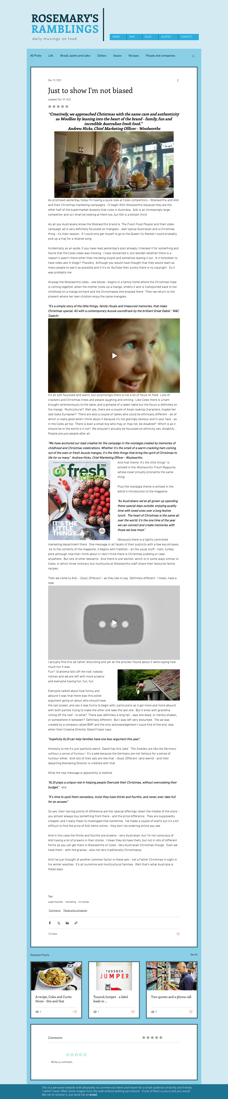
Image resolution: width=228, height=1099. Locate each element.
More (149, 56)
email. (93, 1095)
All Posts (35, 56)
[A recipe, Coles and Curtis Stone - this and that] (56, 976)
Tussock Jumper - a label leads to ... (110, 999)
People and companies (75, 910)
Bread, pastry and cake (75, 56)
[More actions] (178, 80)
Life (50, 56)
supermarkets (55, 902)
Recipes (134, 56)
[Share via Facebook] (49, 923)
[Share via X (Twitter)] (58, 923)
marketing (70, 902)
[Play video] (114, 355)
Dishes (101, 56)
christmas (83, 902)
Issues (117, 56)
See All (194, 954)
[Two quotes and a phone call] (172, 976)
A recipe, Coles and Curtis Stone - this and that (53, 999)
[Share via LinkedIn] (67, 923)
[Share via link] (76, 923)
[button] (193, 55)
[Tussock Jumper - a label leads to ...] (114, 976)
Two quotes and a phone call (171, 997)
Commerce (55, 910)
